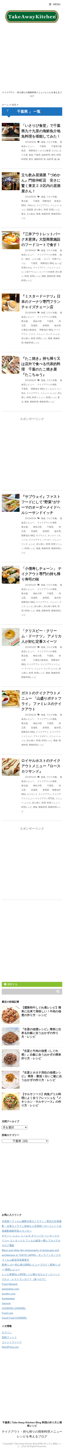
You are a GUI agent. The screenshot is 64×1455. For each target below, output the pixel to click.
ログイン (7, 1332)
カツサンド (32, 794)
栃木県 (55, 325)
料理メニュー (38, 397)
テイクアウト (42, 205)
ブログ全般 (51, 142)
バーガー (47, 540)
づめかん (31, 205)
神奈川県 (35, 321)
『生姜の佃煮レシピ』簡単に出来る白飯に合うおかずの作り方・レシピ (41, 1033)
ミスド (32, 334)
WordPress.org (10, 1347)
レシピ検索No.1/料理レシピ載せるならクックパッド (31, 1274)
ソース (24, 540)
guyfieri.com (8, 1293)
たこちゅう (51, 389)
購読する (12, 984)
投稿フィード (9, 1337)
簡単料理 (46, 214)
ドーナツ (29, 668)
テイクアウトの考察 (46, 254)
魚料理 (50, 159)
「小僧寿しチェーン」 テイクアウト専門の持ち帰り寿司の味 (41, 574)
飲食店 (56, 201)
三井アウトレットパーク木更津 (39, 272)
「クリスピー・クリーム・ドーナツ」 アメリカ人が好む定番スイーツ (41, 636)
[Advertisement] (32, 57)
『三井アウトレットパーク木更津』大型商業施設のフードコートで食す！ (40, 239)
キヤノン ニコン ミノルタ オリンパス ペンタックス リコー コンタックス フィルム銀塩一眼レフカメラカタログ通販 (31, 1240)
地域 (43, 142)
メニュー (54, 205)
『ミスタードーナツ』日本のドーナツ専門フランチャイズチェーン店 (40, 301)
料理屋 (24, 159)
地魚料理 (46, 155)
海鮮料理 (38, 159)
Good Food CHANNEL (14, 1317)
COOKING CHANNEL (14, 1308)
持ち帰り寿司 (50, 606)
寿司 (53, 155)
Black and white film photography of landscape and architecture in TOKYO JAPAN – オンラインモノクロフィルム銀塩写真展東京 (31, 1255)
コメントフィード (12, 1342)
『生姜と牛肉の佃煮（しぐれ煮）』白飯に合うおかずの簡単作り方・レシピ (41, 1054)
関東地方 (32, 150)
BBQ (23, 205)
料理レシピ (54, 209)
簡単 (38, 214)
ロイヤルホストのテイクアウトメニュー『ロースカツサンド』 (40, 766)
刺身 (31, 155)
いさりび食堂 (44, 150)
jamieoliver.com (10, 1288)
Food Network (10, 1284)
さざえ (55, 150)
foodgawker (8, 1298)
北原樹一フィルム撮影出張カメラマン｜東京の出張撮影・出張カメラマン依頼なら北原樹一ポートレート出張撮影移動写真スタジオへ (32, 1226)
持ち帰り (38, 209)
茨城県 (32, 325)
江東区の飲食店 (37, 660)
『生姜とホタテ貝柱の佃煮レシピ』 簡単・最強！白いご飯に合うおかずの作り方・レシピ (41, 1076)
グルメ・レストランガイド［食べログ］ (24, 1279)
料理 (59, 155)
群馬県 (43, 325)
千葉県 (40, 146)
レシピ (56, 334)
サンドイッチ (54, 535)
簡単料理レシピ (32, 342)
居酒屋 (30, 209)
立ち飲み (31, 214)
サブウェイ (41, 535)
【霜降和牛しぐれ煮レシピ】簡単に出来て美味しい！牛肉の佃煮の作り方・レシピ (41, 1011)
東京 (31, 159)
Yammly (6, 1303)
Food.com (7, 1313)
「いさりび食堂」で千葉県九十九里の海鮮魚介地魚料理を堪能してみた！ (40, 131)
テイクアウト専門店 (44, 798)
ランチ (49, 334)
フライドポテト (40, 736)
